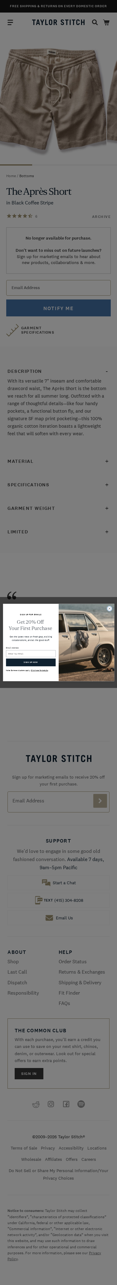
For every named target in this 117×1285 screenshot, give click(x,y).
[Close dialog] (109, 608)
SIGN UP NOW (31, 662)
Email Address (12, 648)
